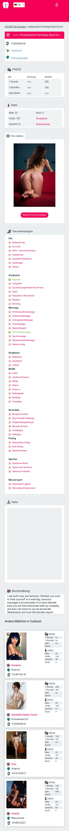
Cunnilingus (17, 430)
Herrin (15, 373)
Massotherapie (19, 328)
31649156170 (19, 674)
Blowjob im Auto (20, 426)
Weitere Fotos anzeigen (35, 215)
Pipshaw (16, 299)
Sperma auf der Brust (22, 467)
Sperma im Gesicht (21, 471)
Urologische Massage (22, 320)
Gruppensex (17, 254)
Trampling (17, 401)
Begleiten (16, 279)
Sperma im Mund (20, 463)
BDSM (15, 381)
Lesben (15, 365)
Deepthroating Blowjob (23, 422)
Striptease (17, 357)
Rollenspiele (18, 393)
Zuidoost (16, 50)
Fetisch (15, 267)
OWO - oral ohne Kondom (24, 250)
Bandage (16, 397)
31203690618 (18, 43)
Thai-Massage (18, 324)
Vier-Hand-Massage (21, 332)
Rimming (16, 304)
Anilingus (16, 434)
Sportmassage (19, 336)
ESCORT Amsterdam (15, 26)
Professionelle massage (23, 312)
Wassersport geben (21, 484)
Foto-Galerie (16, 136)
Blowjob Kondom (20, 414)
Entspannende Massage (23, 340)
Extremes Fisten (19, 450)
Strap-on (16, 389)
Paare (14, 291)
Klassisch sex (18, 242)
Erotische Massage (21, 316)
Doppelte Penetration (22, 258)
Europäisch (41, 118)
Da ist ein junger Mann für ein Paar (27, 287)
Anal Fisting (17, 446)
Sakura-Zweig (18, 344)
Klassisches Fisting (21, 442)
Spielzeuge (17, 263)
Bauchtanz (17, 361)
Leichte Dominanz (20, 377)
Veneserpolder (19, 58)
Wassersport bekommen (23, 488)
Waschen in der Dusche (23, 295)
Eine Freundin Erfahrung (23, 418)
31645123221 (19, 822)
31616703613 (19, 773)
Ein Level (16, 246)
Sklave (15, 385)
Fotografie (17, 283)
